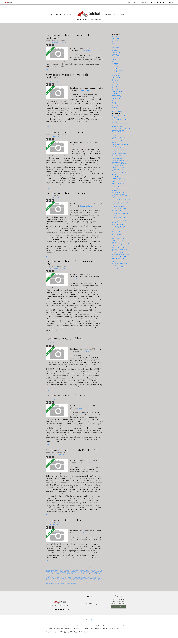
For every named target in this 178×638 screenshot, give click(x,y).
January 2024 (116, 89)
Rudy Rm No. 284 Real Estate (57, 454)
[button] (151, 2)
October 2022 (116, 109)
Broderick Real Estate (77, 569)
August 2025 (116, 59)
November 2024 (117, 72)
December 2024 (117, 70)
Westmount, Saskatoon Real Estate (89, 582)
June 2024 (115, 81)
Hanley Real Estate (68, 573)
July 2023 (115, 100)
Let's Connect (118, 607)
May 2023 (115, 104)
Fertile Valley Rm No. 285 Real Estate (56, 573)
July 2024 (115, 79)
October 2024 (116, 74)
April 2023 (115, 106)
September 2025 (117, 58)
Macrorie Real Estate (55, 578)
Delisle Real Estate (54, 572)
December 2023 (117, 91)
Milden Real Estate (78, 578)
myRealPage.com (92, 619)
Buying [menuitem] (69, 14)
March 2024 (115, 86)
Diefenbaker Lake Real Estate (65, 572)
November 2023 (117, 93)
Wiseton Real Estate (72, 583)
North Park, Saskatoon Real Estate (56, 579)
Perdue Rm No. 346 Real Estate (78, 579)
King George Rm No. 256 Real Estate (62, 576)
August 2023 (116, 98)
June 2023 (115, 102)
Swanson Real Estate (77, 582)
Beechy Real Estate (117, 126)
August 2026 (116, 38)
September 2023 (117, 97)
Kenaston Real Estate (118, 192)
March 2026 (115, 47)
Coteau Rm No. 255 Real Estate (59, 571)
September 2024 (117, 75)
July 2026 (115, 40)
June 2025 (115, 63)
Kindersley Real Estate (50, 576)
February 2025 (116, 68)
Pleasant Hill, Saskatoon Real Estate (58, 42)
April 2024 (115, 84)
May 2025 (115, 65)
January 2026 (116, 50)
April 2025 (115, 66)
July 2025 (115, 61)
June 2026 (115, 42)
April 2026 (115, 45)
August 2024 (116, 77)
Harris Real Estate (76, 573)
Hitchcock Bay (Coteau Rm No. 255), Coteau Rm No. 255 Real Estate (121, 183)
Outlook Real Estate (54, 136)
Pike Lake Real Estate (89, 579)
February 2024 (116, 88)
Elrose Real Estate (117, 171)
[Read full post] (57, 54)
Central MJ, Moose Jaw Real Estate (76, 570)
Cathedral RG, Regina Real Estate (62, 570)
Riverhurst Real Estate (118, 247)
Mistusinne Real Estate (86, 578)
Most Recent (115, 36)
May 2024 (115, 82)
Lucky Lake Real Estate (119, 217)
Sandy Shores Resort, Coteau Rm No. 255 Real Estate (61, 582)
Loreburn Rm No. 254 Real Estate (89, 577)
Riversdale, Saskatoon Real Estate (58, 81)
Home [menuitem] (53, 14)
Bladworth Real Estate (68, 569)
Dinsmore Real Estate (75, 572)
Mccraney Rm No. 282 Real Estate (58, 268)
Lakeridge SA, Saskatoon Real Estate (78, 576)
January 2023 (116, 107)
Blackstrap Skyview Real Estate (57, 569)
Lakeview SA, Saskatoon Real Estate (93, 576)
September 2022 (117, 111)
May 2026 (115, 43)
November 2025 (117, 54)
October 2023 (116, 95)
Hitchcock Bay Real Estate (119, 187)
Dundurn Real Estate (84, 572)
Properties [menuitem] (59, 14)
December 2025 (117, 52)
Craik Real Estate (69, 571)
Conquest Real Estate (55, 399)
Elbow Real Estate (54, 524)
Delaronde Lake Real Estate (120, 160)
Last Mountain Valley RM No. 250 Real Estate (64, 577)
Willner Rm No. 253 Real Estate (61, 583)
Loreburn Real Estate (78, 577)
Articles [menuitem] (116, 14)
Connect (143, 2)
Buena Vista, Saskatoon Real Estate (90, 569)
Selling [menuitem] (107, 14)
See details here (85, 51)
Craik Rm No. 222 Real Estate (79, 571)
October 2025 (116, 56)
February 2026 (116, 49)
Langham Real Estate (50, 577)
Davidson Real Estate (90, 571)
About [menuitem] (123, 14)
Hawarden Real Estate (84, 573)
